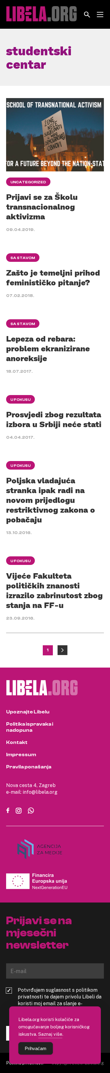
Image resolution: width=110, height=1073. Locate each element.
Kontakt (17, 742)
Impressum (21, 754)
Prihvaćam (35, 1048)
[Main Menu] (100, 14)
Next (62, 650)
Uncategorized (28, 182)
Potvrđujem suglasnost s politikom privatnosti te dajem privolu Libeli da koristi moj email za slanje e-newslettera (59, 1000)
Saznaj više (50, 1034)
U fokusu (20, 399)
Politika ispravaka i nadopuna (29, 727)
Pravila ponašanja (28, 767)
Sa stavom (22, 258)
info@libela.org (40, 792)
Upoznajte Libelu (28, 712)
